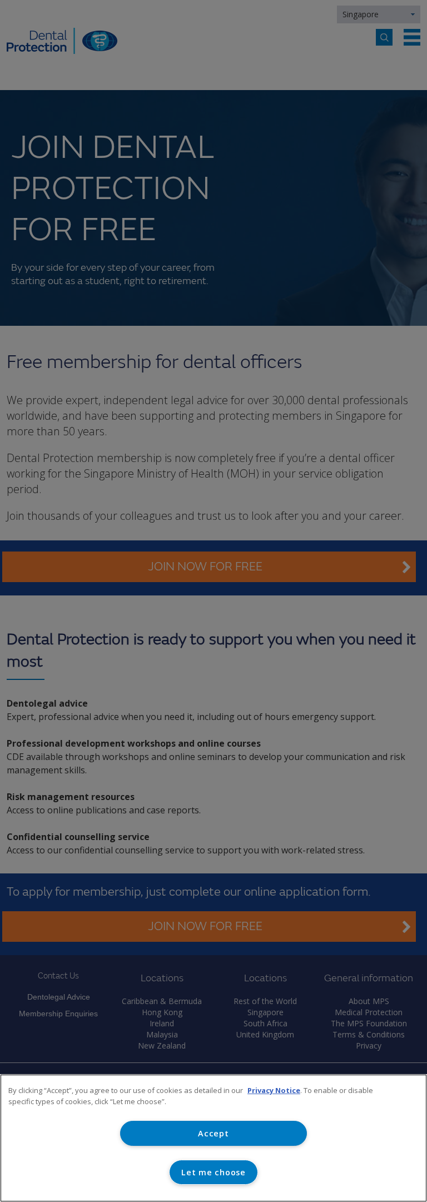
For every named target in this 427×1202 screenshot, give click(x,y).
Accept (213, 1133)
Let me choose (213, 1172)
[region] (213, 1138)
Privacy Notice (273, 1090)
